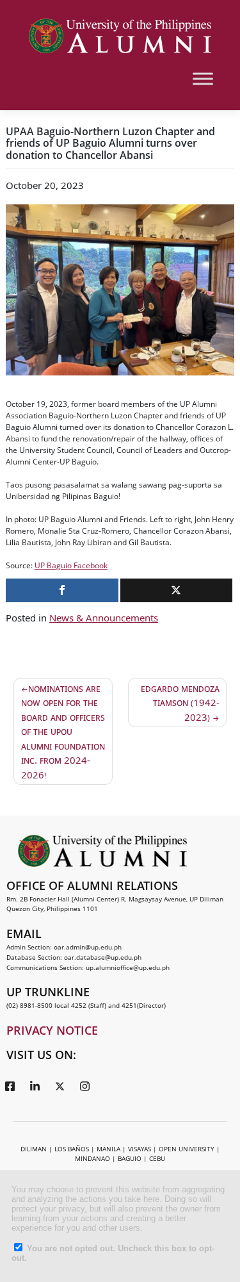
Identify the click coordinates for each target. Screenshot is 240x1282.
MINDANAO (92, 1158)
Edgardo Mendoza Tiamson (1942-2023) (180, 702)
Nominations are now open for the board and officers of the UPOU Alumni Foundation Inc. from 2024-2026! (63, 731)
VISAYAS (139, 1148)
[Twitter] (59, 1086)
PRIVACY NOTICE (52, 1030)
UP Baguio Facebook (71, 565)
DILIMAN (33, 1148)
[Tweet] (176, 590)
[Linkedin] (34, 1086)
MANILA (108, 1148)
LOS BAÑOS (71, 1148)
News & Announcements (103, 617)
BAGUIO (129, 1158)
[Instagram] (84, 1086)
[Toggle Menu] (203, 78)
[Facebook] (9, 1086)
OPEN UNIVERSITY (186, 1148)
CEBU (157, 1158)
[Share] (62, 590)
